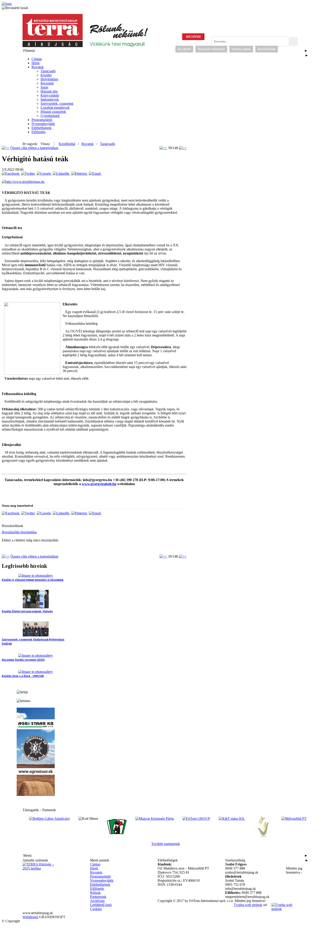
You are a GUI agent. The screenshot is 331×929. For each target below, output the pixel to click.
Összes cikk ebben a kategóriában (34, 148)
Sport (44, 87)
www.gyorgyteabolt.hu (99, 484)
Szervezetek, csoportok (57, 103)
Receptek (47, 83)
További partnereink (165, 844)
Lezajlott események (55, 107)
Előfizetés (38, 132)
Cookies (96, 909)
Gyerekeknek (50, 116)
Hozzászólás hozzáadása (19, 532)
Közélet (46, 75)
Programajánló (42, 120)
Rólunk (95, 893)
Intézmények (50, 99)
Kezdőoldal (67, 144)
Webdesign (30, 917)
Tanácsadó (48, 71)
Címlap (37, 59)
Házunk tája (49, 91)
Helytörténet (49, 79)
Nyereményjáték (43, 124)
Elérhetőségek (42, 128)
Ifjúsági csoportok (53, 112)
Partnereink (98, 897)
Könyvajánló (50, 95)
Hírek (36, 63)
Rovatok (38, 67)
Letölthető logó (101, 905)
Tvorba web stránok (248, 905)
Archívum (97, 901)
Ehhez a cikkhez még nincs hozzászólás (30, 540)
